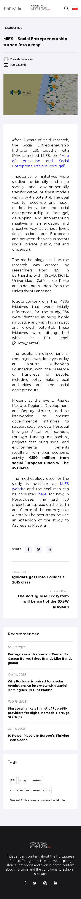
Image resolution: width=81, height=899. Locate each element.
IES (12, 780)
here (42, 494)
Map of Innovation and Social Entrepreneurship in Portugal (40, 161)
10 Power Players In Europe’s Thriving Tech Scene (38, 738)
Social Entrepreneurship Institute (37, 800)
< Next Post (19, 572)
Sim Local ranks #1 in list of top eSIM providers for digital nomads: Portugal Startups (39, 713)
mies (37, 780)
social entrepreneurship (30, 790)
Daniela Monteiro (21, 59)
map (23, 780)
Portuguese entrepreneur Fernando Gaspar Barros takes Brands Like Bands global (40, 658)
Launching (13, 28)
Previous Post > (59, 591)
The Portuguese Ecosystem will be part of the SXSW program (43, 601)
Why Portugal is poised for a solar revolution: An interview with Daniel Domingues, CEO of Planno (37, 685)
